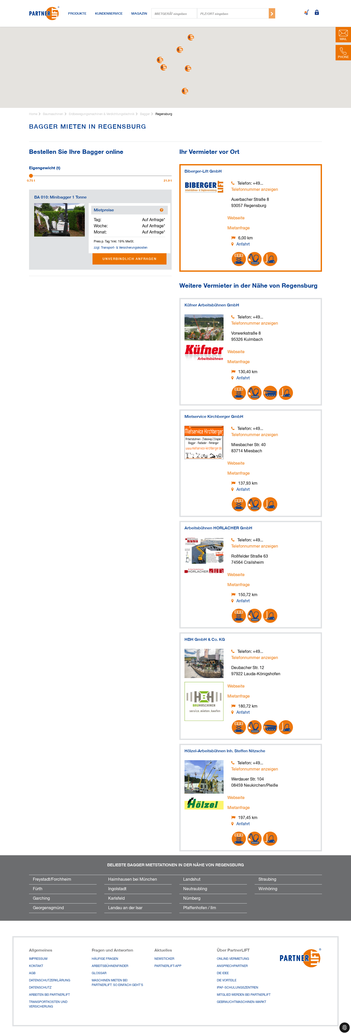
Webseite (236, 218)
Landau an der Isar (125, 908)
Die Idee (223, 973)
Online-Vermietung (233, 959)
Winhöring (267, 889)
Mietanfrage (238, 228)
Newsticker (164, 959)
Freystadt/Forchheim (52, 880)
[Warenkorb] (306, 12)
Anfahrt (243, 244)
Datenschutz (40, 987)
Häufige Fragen (105, 959)
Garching (41, 899)
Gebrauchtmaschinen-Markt (241, 1002)
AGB (32, 973)
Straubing (267, 880)
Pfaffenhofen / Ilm (199, 908)
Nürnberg (191, 899)
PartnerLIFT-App (167, 966)
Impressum (38, 959)
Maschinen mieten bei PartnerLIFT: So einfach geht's (117, 983)
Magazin (139, 13)
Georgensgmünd (48, 908)
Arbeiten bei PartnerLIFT (49, 995)
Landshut (191, 880)
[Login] (317, 12)
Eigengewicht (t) (44, 167)
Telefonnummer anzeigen (254, 190)
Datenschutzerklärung (49, 980)
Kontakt (36, 966)
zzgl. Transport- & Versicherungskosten (120, 247)
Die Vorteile (226, 980)
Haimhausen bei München (132, 880)
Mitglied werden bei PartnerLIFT (244, 995)
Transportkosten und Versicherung (48, 1004)
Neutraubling (195, 889)
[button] (188, 68)
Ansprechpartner (232, 966)
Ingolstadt (117, 889)
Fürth (37, 889)
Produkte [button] (77, 13)
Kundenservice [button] (109, 13)
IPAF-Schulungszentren (237, 987)
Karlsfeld (116, 899)
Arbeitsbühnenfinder (110, 966)
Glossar (99, 973)
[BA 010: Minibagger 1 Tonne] (59, 220)
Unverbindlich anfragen (130, 259)
